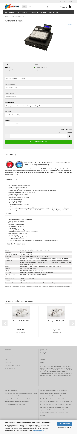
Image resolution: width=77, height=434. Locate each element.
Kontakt (42, 362)
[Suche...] (47, 6)
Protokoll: (7, 120)
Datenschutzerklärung (38, 430)
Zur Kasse (42, 359)
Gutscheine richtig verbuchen (12, 365)
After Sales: (8, 111)
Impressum (8, 353)
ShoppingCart (43, 353)
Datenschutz (8, 362)
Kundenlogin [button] (68, 1)
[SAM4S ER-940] (38, 37)
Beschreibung (11, 155)
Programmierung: (9, 102)
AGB (6, 359)
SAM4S (70, 24)
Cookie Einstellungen (10, 368)
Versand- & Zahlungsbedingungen (14, 356)
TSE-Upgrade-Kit (23, 12)
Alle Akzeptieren (65, 423)
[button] (61, 1)
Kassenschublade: (10, 84)
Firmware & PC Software (38, 12)
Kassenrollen (53, 12)
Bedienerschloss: (9, 93)
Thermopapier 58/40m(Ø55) (56, 321)
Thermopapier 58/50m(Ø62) (21, 321)
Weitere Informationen (64, 427)
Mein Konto (43, 356)
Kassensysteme (10, 12)
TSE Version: (8, 75)
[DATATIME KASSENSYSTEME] (12, 6)
